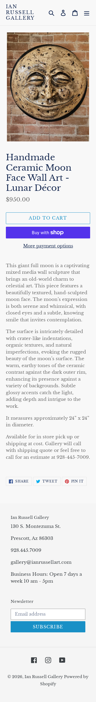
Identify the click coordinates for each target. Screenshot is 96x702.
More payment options (48, 246)
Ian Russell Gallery (20, 12)
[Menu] (87, 12)
